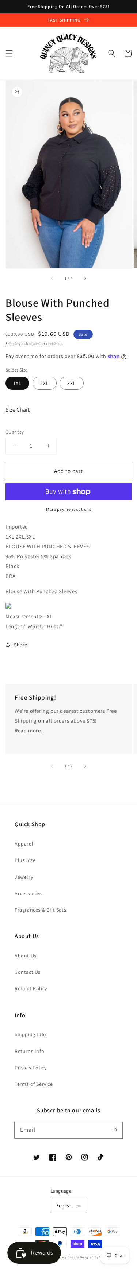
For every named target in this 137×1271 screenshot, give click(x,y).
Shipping (13, 343)
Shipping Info (30, 1034)
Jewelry (24, 877)
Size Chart (17, 409)
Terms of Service (34, 1084)
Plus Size (25, 860)
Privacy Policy (30, 1067)
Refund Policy (31, 988)
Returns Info (29, 1051)
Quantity (14, 432)
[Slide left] (52, 279)
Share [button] (20, 644)
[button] (9, 53)
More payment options (68, 509)
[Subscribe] (114, 1130)
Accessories (28, 893)
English (64, 1205)
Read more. (28, 730)
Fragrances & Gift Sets (40, 909)
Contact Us (28, 972)
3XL (71, 383)
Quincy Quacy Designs (62, 1257)
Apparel (24, 843)
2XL (44, 383)
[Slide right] (85, 279)
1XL (17, 383)
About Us (26, 955)
